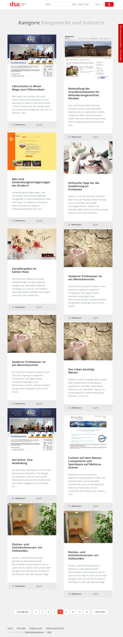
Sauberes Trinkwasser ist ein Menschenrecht (85, 278)
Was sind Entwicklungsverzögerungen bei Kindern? (29, 182)
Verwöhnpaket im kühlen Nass (24, 270)
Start (10, 628)
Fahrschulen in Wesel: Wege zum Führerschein (28, 88)
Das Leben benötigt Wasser (81, 371)
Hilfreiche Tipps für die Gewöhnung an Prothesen (83, 186)
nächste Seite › (100, 612)
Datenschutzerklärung (120, 36)
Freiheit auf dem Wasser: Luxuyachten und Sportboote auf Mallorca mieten (85, 462)
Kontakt (21, 628)
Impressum (120, 55)
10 (73, 612)
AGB (49, 632)
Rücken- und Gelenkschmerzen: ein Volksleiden (27, 547)
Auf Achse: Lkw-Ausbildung (22, 461)
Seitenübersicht (55, 628)
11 (80, 612)
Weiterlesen (31, 55)
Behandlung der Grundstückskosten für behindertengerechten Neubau (83, 93)
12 (86, 612)
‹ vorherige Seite (22, 612)
